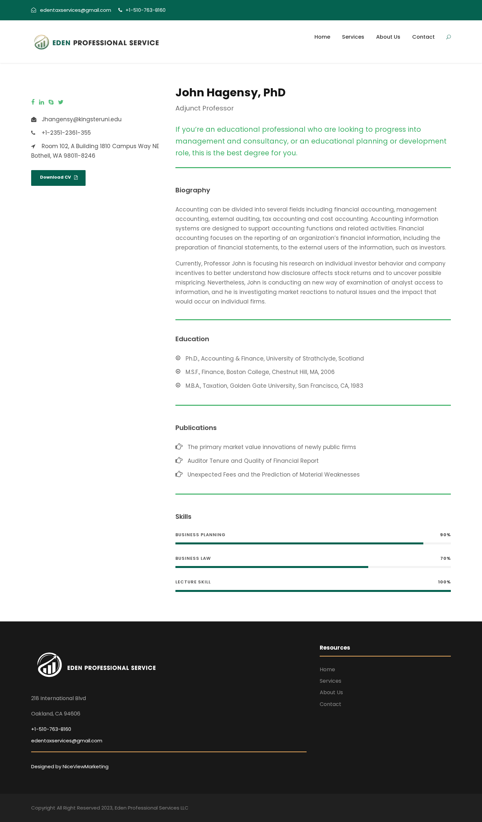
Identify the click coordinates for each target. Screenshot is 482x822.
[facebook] (32, 102)
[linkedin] (41, 102)
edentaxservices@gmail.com (66, 740)
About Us (388, 37)
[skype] (51, 102)
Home (322, 37)
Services (353, 37)
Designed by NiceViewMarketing (70, 766)
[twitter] (61, 102)
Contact (423, 37)
